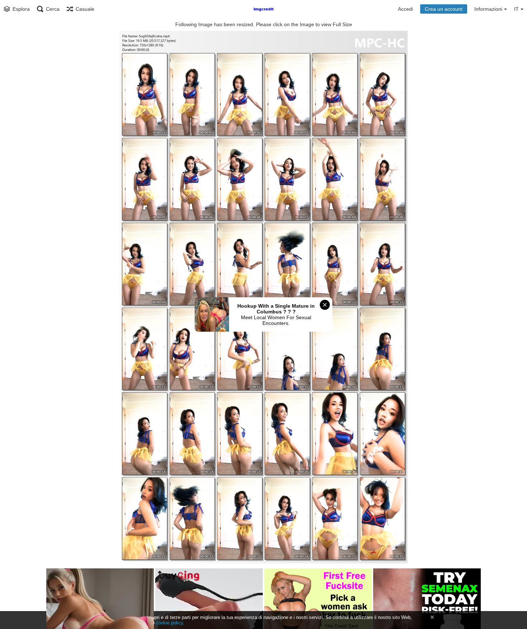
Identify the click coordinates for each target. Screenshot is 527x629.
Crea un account (443, 9)
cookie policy (169, 622)
